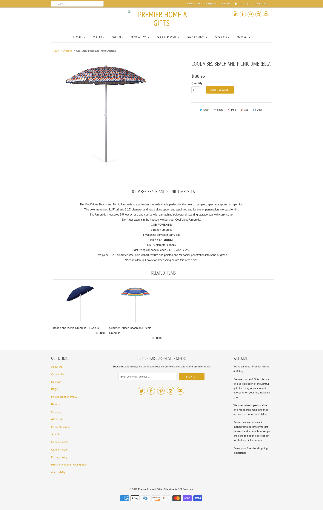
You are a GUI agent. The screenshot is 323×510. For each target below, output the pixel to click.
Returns (56, 404)
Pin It (233, 110)
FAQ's (54, 389)
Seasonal (242, 37)
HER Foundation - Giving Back (69, 464)
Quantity (196, 83)
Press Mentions (60, 426)
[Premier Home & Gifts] (161, 18)
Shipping (56, 411)
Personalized (139, 37)
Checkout (262, 3)
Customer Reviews (201, 3)
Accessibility (58, 472)
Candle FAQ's (59, 449)
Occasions (221, 37)
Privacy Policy (59, 457)
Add (246, 110)
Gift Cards (57, 419)
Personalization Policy (64, 396)
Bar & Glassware (167, 37)
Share (220, 110)
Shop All (78, 37)
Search (55, 434)
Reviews (56, 381)
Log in (225, 3)
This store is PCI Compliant (178, 489)
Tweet (206, 110)
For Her (97, 37)
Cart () (244, 3)
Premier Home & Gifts (150, 489)
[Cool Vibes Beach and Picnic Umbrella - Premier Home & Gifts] (105, 113)
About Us (56, 366)
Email (259, 110)
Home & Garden (196, 37)
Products (67, 51)
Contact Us (57, 374)
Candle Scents (59, 441)
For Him (116, 37)
